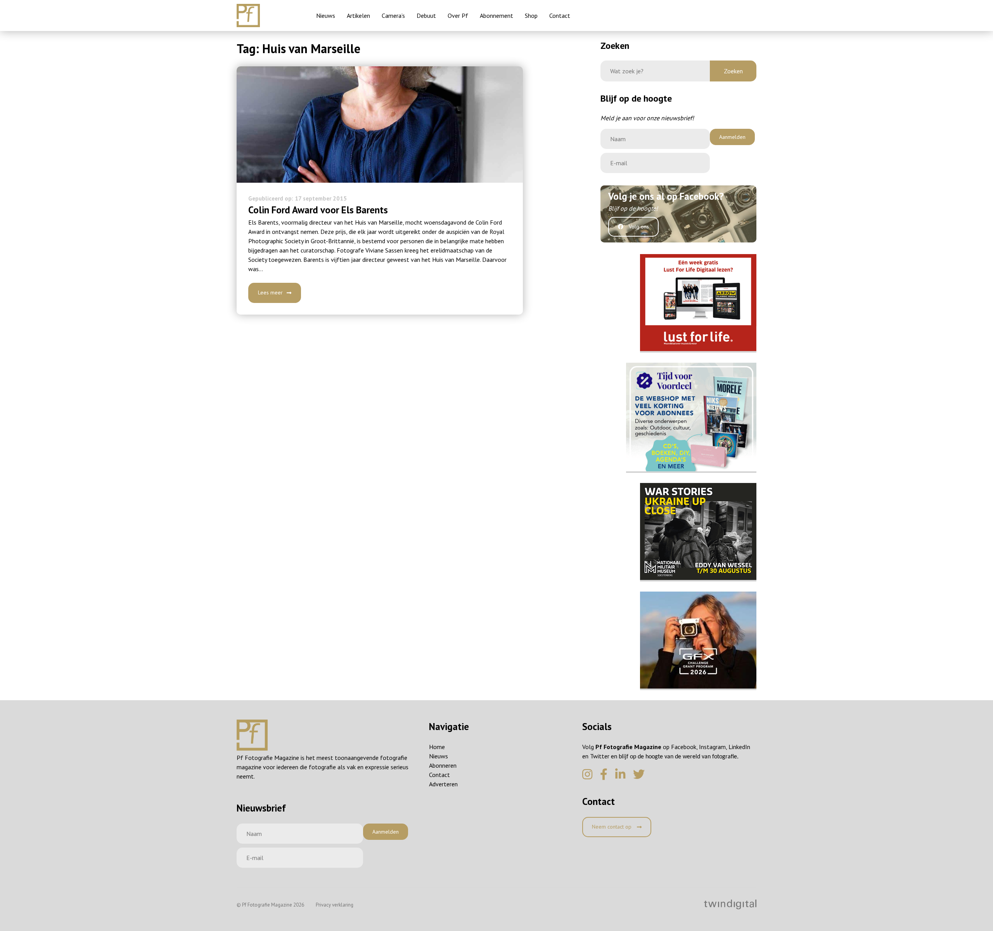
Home (437, 747)
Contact (559, 15)
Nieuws (325, 15)
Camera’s (393, 15)
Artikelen (358, 15)
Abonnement (496, 15)
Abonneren (443, 765)
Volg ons (638, 226)
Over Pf (458, 15)
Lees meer (270, 292)
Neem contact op (612, 826)
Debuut (426, 15)
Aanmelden (732, 136)
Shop (531, 15)
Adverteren (443, 784)
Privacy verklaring (334, 905)
